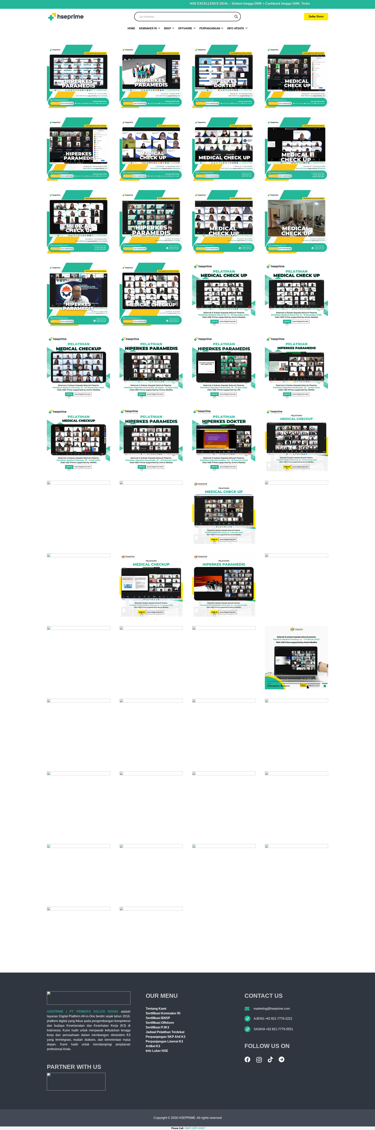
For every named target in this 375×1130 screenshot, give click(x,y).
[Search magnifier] (236, 16)
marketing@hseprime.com (272, 1008)
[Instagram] (259, 1060)
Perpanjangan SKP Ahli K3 (165, 1036)
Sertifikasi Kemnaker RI (163, 1013)
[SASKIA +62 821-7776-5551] (249, 1029)
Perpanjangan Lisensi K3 (164, 1041)
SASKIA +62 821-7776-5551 (273, 1029)
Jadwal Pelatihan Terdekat (165, 1032)
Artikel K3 (153, 1046)
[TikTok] (270, 1059)
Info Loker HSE (157, 1050)
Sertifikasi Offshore (160, 1022)
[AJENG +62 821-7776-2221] (249, 1019)
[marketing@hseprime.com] (249, 1008)
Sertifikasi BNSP (158, 1018)
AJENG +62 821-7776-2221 (273, 1018)
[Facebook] (247, 1059)
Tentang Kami (156, 1008)
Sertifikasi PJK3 (157, 1027)
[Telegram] (281, 1059)
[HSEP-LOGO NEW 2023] (66, 16)
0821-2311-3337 (195, 1128)
